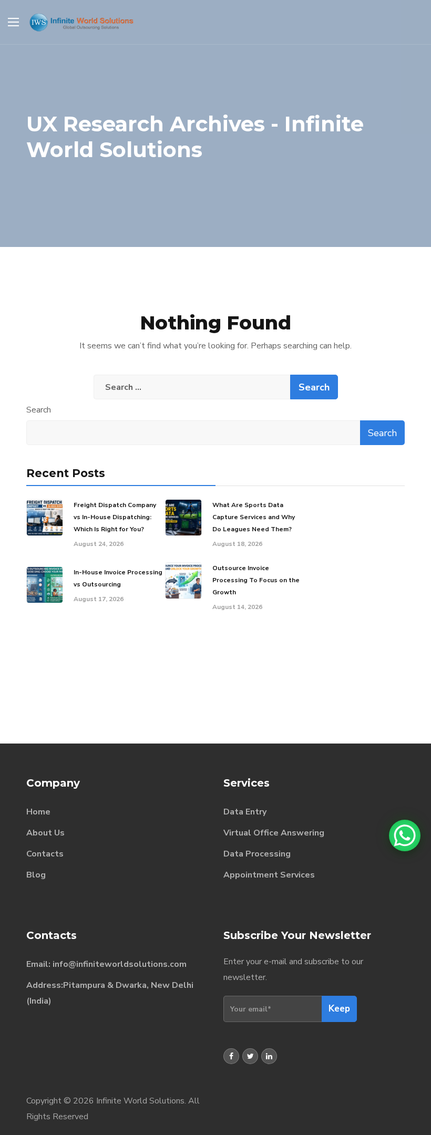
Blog (36, 875)
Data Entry (244, 812)
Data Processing (257, 854)
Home (38, 812)
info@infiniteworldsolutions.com (120, 964)
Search (38, 410)
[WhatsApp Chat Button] (404, 835)
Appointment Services (269, 875)
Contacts (45, 854)
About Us (45, 833)
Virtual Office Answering (273, 833)
